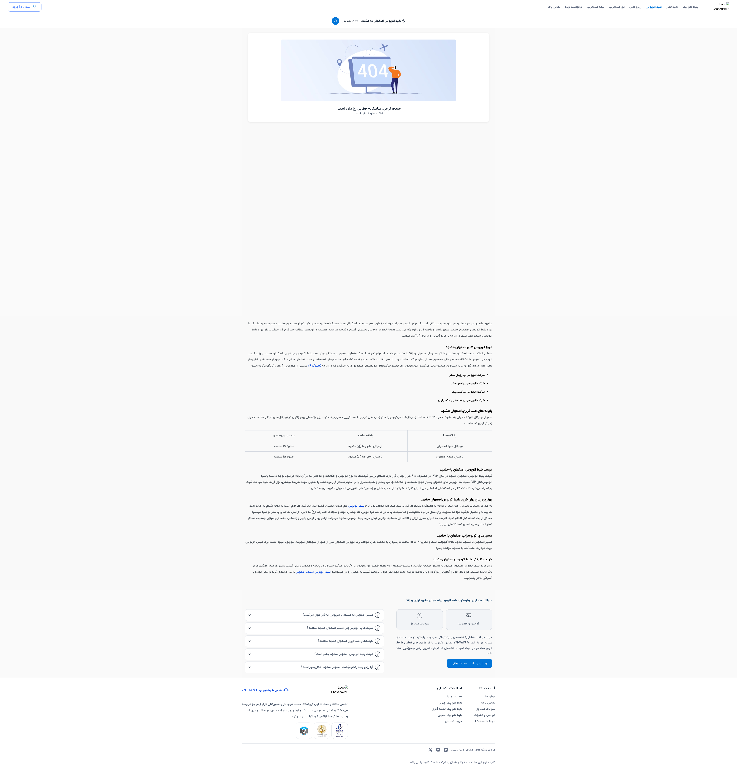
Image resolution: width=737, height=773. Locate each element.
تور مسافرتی (617, 7)
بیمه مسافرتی (596, 7)
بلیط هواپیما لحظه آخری (447, 709)
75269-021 (461, 643)
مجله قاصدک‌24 (485, 721)
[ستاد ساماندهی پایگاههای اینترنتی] (322, 731)
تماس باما (554, 7)
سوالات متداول (485, 709)
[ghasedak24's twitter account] (430, 749)
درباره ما (490, 697)
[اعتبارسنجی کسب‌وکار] (339, 731)
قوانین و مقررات (484, 715)
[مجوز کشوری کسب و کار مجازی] (304, 731)
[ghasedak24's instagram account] (446, 749)
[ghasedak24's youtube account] (438, 749)
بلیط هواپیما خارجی (450, 715)
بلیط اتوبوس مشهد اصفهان (313, 572)
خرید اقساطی (453, 721)
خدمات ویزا (454, 697)
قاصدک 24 (314, 366)
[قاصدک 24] (716, 7)
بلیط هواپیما (690, 7)
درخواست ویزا (573, 7)
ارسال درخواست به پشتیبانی (469, 663)
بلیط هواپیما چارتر (450, 703)
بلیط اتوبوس (654, 7)
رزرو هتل (635, 7)
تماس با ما (488, 703)
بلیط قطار (672, 7)
